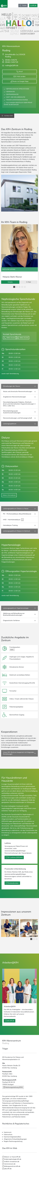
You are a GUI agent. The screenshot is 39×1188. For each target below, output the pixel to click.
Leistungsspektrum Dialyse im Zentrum (16, 531)
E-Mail (28, 282)
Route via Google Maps (20, 81)
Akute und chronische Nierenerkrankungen (17, 391)
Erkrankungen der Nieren (11, 386)
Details (10, 282)
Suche (24, 5)
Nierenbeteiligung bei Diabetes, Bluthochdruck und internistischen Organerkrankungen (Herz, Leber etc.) (18, 404)
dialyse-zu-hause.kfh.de (12, 1157)
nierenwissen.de (9, 1164)
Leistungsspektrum (9, 424)
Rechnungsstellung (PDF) (14, 1087)
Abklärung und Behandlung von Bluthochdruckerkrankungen (14, 614)
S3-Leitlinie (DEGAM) (15, 857)
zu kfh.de (33, 5)
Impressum (7, 1132)
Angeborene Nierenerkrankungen (14, 397)
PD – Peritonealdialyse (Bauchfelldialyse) (17, 514)
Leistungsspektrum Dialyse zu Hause (15, 509)
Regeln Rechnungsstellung (13, 1141)
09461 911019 (23, 338)
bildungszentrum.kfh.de (12, 1166)
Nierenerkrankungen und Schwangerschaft (17, 418)
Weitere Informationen (9, 495)
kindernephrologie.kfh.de (12, 1159)
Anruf (21, 72)
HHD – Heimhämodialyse (11, 520)
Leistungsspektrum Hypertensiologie (15, 608)
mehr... (12, 650)
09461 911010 (10, 338)
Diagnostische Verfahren (11, 620)
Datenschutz (8, 1135)
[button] (14, 287)
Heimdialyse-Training (10, 525)
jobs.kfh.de (10, 1021)
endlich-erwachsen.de (11, 1162)
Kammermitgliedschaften (12, 1137)
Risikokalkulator (13, 883)
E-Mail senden (20, 76)
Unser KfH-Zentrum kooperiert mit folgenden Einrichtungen (18, 753)
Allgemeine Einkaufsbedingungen (15, 1139)
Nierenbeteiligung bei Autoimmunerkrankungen (12, 412)
